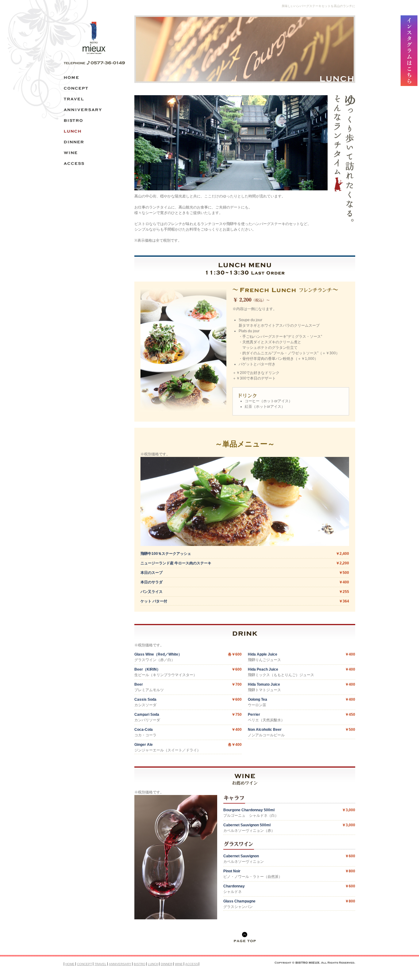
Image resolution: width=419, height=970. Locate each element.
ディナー (94, 142)
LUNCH (153, 964)
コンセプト (94, 88)
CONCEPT (84, 964)
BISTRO (139, 964)
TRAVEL (100, 964)
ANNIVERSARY (120, 964)
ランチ (94, 131)
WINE (179, 964)
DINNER (166, 964)
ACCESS (191, 964)
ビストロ (94, 120)
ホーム (94, 77)
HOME (70, 964)
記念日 (94, 109)
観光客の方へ (94, 99)
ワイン (94, 152)
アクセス (94, 163)
